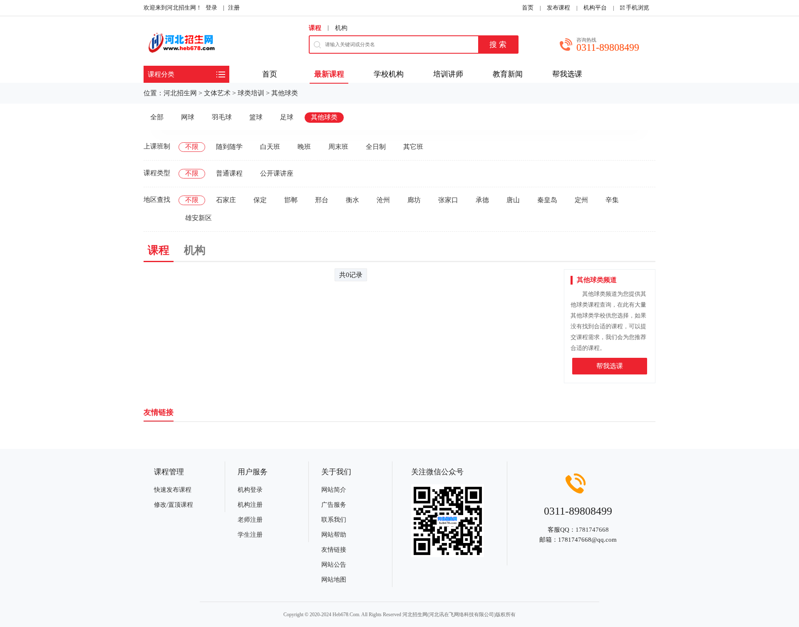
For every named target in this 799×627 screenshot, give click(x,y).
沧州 (383, 199)
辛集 (612, 199)
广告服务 (333, 504)
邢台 (321, 199)
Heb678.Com (346, 614)
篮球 (256, 117)
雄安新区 (198, 217)
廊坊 (414, 199)
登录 (211, 8)
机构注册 (250, 504)
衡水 (352, 199)
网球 (187, 117)
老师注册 (250, 519)
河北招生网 (180, 93)
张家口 (448, 199)
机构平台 (595, 8)
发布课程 (558, 8)
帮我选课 (609, 365)
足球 (286, 117)
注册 (234, 8)
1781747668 (592, 529)
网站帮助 (333, 534)
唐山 (513, 199)
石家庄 (226, 199)
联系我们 (333, 519)
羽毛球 (222, 117)
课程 (315, 28)
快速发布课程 (172, 489)
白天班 (270, 146)
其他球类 (284, 93)
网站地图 (333, 579)
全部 (157, 117)
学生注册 (250, 534)
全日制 (376, 146)
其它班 (413, 146)
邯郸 (291, 199)
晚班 (304, 146)
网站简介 (333, 489)
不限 (192, 146)
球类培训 (251, 93)
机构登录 (250, 489)
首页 (527, 8)
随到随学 (229, 146)
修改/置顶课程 (173, 504)
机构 (341, 28)
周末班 (338, 146)
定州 (581, 199)
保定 (260, 199)
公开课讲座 (276, 173)
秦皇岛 (547, 199)
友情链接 (333, 549)
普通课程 (229, 173)
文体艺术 (217, 93)
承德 (482, 199)
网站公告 (333, 564)
